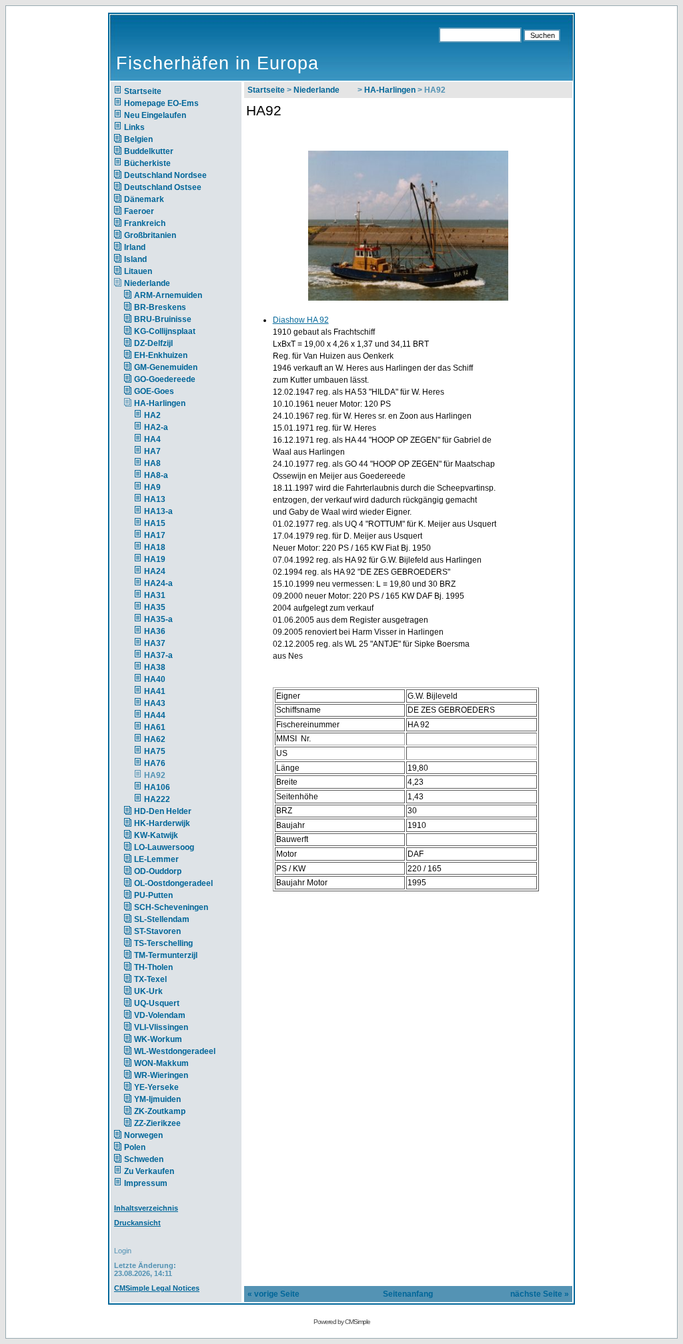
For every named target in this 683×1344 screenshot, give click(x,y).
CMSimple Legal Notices (156, 1288)
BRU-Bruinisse (162, 319)
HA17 (154, 535)
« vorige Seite (273, 1294)
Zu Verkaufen (149, 1171)
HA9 (152, 487)
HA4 (152, 439)
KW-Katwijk (156, 835)
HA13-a (158, 511)
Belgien (138, 139)
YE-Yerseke (156, 1087)
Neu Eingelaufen (155, 115)
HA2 (152, 415)
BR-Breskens (160, 307)
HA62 (154, 739)
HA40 (154, 679)
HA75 (154, 751)
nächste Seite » (539, 1294)
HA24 (154, 571)
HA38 (154, 667)
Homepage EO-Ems (161, 103)
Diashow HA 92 (301, 320)
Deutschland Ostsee (162, 187)
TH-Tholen (153, 967)
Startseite (142, 91)
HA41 (154, 691)
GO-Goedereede (164, 379)
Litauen (138, 271)
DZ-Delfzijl (153, 343)
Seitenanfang (408, 1294)
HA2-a (156, 427)
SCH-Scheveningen (171, 907)
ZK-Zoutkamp (159, 1111)
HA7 (152, 451)
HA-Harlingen (159, 403)
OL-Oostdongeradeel (173, 883)
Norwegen (143, 1135)
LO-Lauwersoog (164, 847)
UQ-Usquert (156, 1003)
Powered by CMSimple (341, 1321)
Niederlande (155, 283)
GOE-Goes (154, 391)
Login (122, 1251)
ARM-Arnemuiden (168, 295)
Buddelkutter (148, 151)
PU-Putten (153, 895)
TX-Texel (150, 979)
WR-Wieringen (161, 1075)
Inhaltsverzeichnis (146, 1208)
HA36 (154, 631)
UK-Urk (148, 991)
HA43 (154, 703)
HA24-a (158, 583)
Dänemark (144, 199)
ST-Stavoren (157, 931)
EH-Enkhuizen (160, 355)
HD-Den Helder (162, 811)
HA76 (154, 763)
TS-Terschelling (163, 943)
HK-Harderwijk (162, 823)
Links (134, 127)
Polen (134, 1147)
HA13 (154, 499)
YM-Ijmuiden (157, 1099)
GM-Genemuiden (165, 367)
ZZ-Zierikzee (157, 1123)
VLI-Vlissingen (161, 1027)
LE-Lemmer (156, 859)
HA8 (152, 463)
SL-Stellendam (161, 919)
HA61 (154, 727)
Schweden (143, 1159)
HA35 (154, 607)
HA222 (157, 799)
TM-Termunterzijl (165, 955)
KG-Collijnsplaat (164, 331)
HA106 (157, 787)
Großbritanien (150, 235)
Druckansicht (137, 1223)
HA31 (154, 595)
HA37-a (158, 655)
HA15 (154, 523)
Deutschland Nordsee (165, 175)
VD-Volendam (159, 1015)
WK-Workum (158, 1039)
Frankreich (144, 223)
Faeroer (139, 211)
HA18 (154, 547)
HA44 (154, 715)
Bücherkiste (147, 163)
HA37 (154, 643)
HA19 (154, 559)
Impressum (145, 1183)
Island (135, 259)
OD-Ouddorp (157, 871)
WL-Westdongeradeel (174, 1051)
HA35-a (158, 619)
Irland (134, 247)
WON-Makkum (161, 1063)
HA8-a (156, 475)
